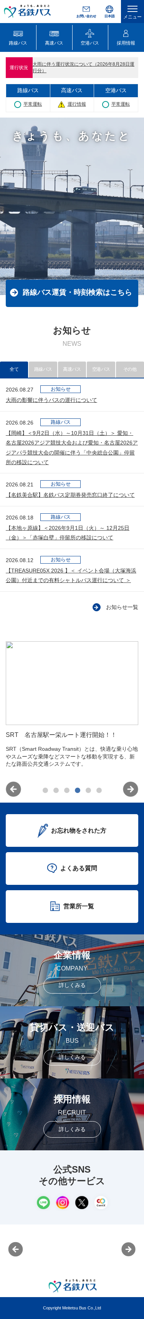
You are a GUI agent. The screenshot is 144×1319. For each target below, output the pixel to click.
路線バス (43, 369)
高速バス (72, 369)
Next (130, 789)
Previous (13, 789)
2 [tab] (56, 790)
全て (14, 369)
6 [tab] (99, 790)
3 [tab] (67, 790)
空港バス (101, 369)
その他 (130, 369)
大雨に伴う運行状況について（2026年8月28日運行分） (83, 67)
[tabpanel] (72, 710)
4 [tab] (77, 790)
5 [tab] (88, 790)
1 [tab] (45, 790)
